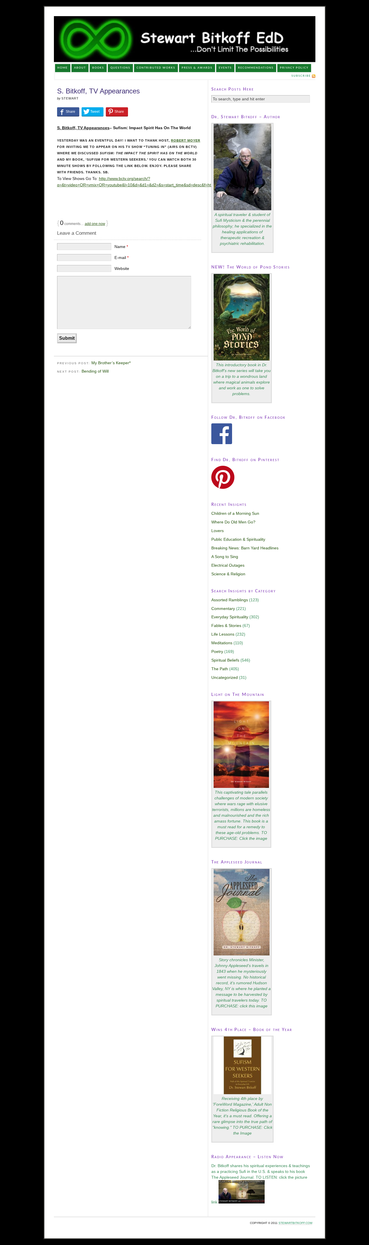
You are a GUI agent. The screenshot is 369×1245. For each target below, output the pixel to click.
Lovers (217, 530)
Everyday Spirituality (229, 617)
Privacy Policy (294, 68)
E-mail (121, 257)
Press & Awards (197, 68)
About (80, 68)
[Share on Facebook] (68, 111)
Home (62, 68)
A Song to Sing (224, 556)
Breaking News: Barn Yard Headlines (244, 548)
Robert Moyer (185, 140)
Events (225, 68)
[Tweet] (92, 111)
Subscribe (301, 76)
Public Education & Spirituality (238, 539)
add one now (95, 224)
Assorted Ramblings (229, 600)
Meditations (221, 643)
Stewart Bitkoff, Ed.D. (184, 39)
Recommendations (256, 68)
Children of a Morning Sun (235, 513)
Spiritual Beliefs (225, 660)
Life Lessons (222, 634)
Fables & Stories (226, 625)
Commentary (223, 608)
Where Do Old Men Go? (233, 522)
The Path (219, 668)
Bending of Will (95, 371)
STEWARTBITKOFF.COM (295, 1223)
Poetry (217, 651)
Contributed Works (156, 68)
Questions (120, 68)
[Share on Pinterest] (117, 111)
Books (98, 68)
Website (121, 268)
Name (121, 246)
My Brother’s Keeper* (111, 362)
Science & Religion (228, 574)
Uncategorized (224, 677)
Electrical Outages (227, 565)
